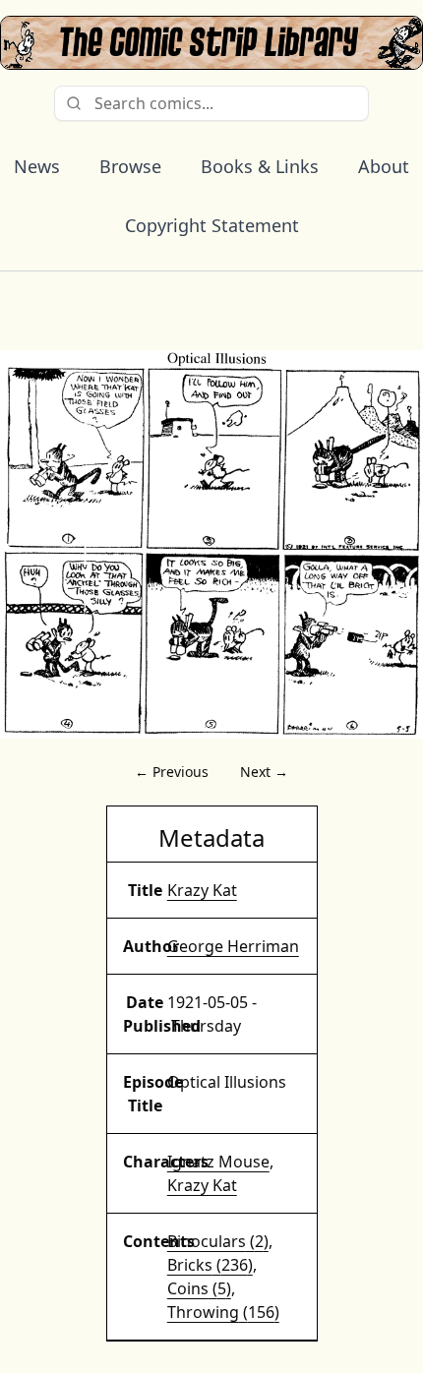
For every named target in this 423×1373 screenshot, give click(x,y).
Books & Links (260, 166)
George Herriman (233, 946)
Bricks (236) (210, 1265)
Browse (130, 166)
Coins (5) (199, 1288)
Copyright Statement (212, 225)
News (37, 166)
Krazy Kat (202, 890)
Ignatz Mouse (218, 1161)
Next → (264, 771)
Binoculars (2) (218, 1241)
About (383, 166)
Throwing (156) (223, 1312)
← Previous (172, 771)
